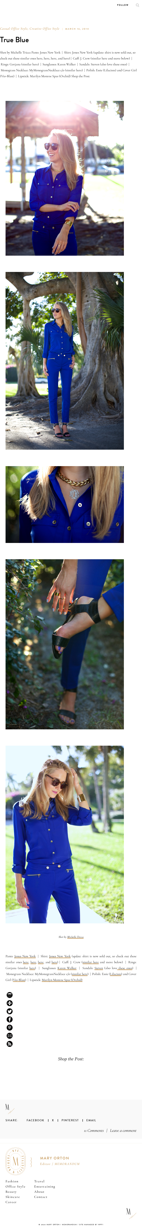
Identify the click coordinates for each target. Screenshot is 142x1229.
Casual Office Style (14, 28)
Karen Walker (67, 968)
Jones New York (25, 956)
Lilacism (115, 974)
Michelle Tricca (75, 937)
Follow (123, 5)
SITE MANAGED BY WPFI (91, 1225)
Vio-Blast (19, 980)
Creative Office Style (44, 28)
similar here (91, 962)
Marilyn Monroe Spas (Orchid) (62, 980)
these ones (124, 968)
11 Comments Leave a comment (110, 1130)
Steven (98, 968)
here (25, 962)
